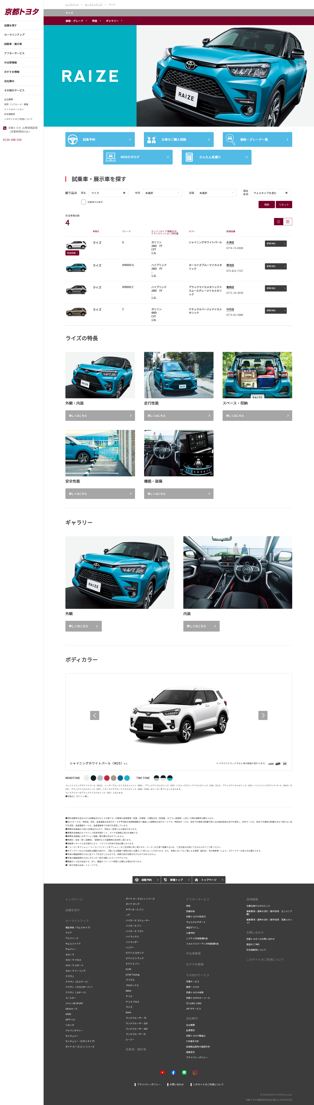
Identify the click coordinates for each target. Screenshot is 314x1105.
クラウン (69, 976)
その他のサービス (197, 975)
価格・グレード (74, 21)
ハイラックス (132, 936)
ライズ (69, 13)
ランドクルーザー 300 (137, 1028)
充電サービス (192, 981)
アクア (68, 932)
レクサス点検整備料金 (197, 938)
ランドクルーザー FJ (136, 1033)
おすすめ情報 (195, 964)
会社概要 (8, 99)
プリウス (130, 979)
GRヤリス (70, 1019)
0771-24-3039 (234, 293)
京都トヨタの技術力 (196, 916)
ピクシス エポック (135, 952)
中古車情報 (193, 953)
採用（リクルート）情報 (16, 104)
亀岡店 (230, 287)
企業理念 (190, 1030)
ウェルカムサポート (196, 921)
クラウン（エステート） (77, 981)
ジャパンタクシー (74, 1030)
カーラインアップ (77, 920)
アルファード (71, 938)
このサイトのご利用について (18, 119)
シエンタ (69, 1024)
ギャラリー (112, 21)
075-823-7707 (234, 271)
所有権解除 (9, 114)
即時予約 (271, 243)
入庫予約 (190, 932)
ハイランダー (132, 941)
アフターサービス (197, 899)
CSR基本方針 (192, 1041)
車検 (188, 905)
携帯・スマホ (192, 986)
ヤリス (129, 996)
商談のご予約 (252, 944)
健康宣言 (190, 1052)
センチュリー (71, 1035)
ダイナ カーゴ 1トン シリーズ (80, 1046)
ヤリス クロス (132, 1001)
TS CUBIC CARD (194, 1003)
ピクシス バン (133, 963)
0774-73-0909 (234, 248)
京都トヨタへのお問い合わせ (260, 938)
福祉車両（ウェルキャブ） (78, 927)
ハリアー (130, 947)
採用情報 (252, 899)
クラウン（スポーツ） (76, 992)
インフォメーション (14, 109)
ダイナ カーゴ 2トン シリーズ (140, 898)
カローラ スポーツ (74, 965)
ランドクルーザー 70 (136, 1017)
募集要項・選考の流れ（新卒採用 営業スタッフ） (269, 921)
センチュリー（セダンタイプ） (80, 1041)
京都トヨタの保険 (195, 992)
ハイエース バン (134, 925)
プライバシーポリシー (197, 1057)
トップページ (74, 899)
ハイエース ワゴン (135, 931)
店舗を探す (72, 910)
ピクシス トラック (135, 958)
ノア (128, 914)
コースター (70, 997)
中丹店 (230, 309)
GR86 (68, 1013)
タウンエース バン (135, 909)
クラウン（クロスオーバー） (79, 986)
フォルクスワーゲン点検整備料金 (202, 943)
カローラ (69, 954)
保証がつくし (192, 927)
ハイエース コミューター (138, 920)
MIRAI (128, 990)
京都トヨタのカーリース (198, 997)
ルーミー (130, 1039)
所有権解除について (256, 949)
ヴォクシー (70, 949)
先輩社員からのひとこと (258, 905)
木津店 (230, 242)
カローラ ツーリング (75, 970)
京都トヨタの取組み (196, 1035)
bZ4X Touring (132, 974)
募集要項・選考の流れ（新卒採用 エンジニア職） (269, 913)
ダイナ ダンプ (132, 903)
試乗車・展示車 (136, 1049)
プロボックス (132, 985)
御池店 (230, 265)
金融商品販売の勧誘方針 (198, 1046)
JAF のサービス (193, 1008)
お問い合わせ (255, 932)
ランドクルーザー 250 (137, 1023)
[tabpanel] (179, 76)
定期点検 (190, 911)
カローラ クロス (73, 959)
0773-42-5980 (234, 315)
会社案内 (192, 1018)
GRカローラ (71, 1008)
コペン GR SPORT (74, 1003)
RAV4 (128, 1012)
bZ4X (128, 969)
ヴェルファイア (73, 943)
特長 (94, 21)
